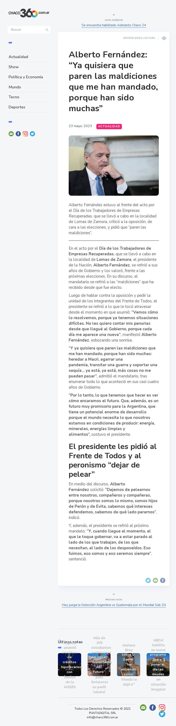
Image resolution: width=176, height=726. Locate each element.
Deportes (17, 107)
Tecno (14, 97)
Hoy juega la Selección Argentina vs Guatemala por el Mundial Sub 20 (114, 605)
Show (14, 66)
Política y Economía (26, 77)
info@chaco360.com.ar (102, 717)
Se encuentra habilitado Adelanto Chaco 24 (114, 25)
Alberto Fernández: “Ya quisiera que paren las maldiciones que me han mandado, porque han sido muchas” (113, 81)
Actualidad (18, 56)
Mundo (15, 87)
